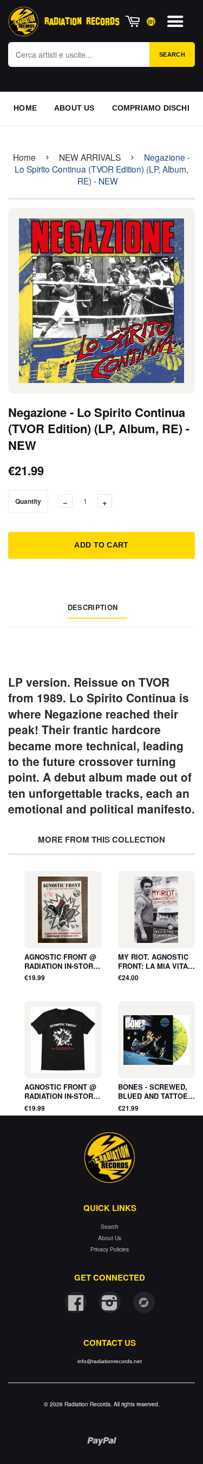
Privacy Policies (109, 1249)
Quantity (28, 501)
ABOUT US (74, 108)
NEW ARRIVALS (90, 157)
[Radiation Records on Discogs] (144, 1302)
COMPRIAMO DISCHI (150, 108)
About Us (109, 1238)
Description (92, 607)
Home (24, 157)
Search (172, 54)
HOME (25, 108)
